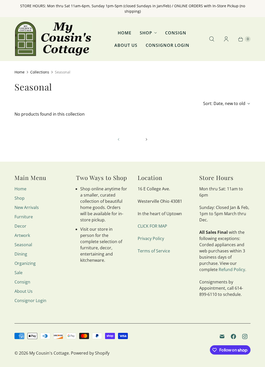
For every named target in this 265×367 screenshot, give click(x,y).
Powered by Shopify (90, 353)
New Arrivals (26, 207)
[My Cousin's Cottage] (53, 39)
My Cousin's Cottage (49, 353)
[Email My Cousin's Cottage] (222, 336)
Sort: (224, 103)
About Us (125, 45)
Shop (146, 33)
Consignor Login (167, 45)
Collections (39, 72)
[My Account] (226, 39)
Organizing (25, 263)
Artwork (22, 235)
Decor (20, 226)
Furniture (23, 217)
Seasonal (23, 245)
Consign (175, 33)
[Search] (211, 39)
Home (124, 33)
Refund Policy (232, 269)
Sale (18, 272)
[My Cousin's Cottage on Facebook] (233, 336)
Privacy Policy (151, 238)
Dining (20, 254)
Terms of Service (154, 251)
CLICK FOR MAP (152, 226)
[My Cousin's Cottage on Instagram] (245, 336)
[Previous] (118, 139)
